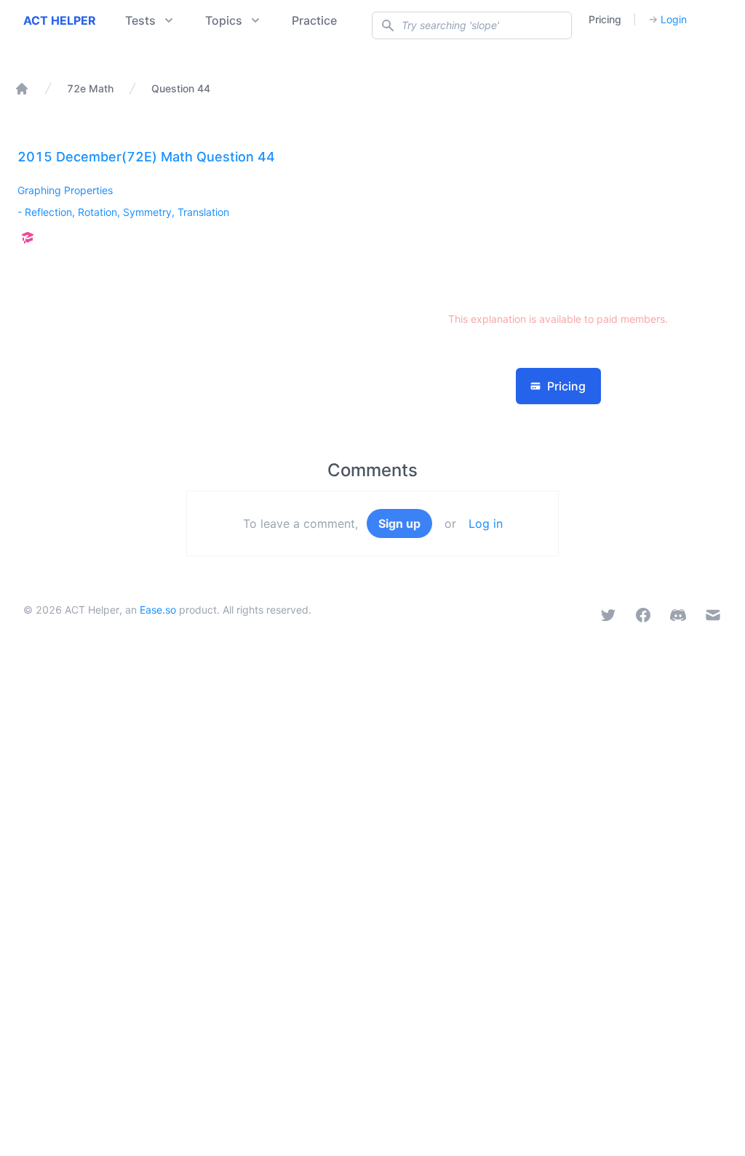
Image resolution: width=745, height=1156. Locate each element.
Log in (486, 523)
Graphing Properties (65, 190)
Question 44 (180, 88)
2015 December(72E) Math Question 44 (146, 156)
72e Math (90, 88)
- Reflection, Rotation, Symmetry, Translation (123, 212)
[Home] (22, 88)
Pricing (605, 19)
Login (667, 19)
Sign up (399, 523)
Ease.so (158, 609)
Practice (314, 20)
